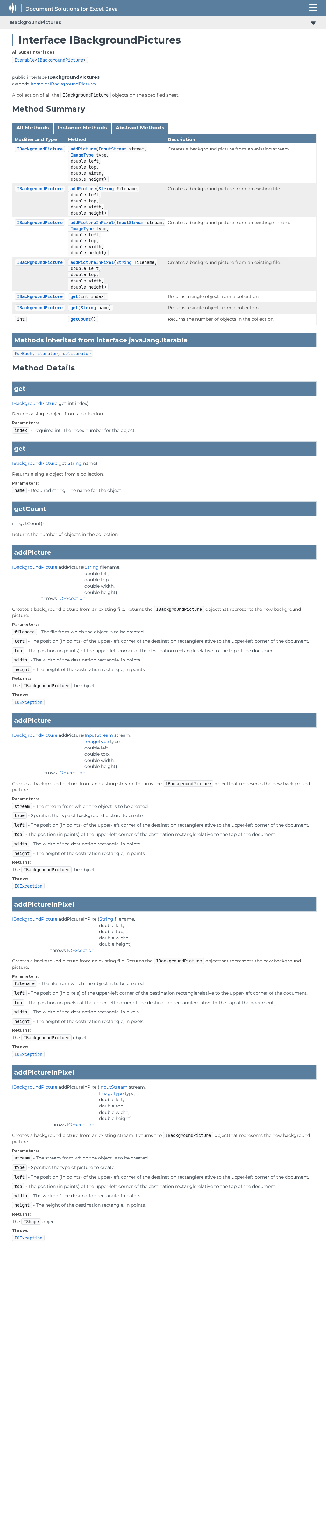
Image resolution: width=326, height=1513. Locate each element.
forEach (23, 353)
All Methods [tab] (32, 128)
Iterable (24, 60)
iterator (47, 353)
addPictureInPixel (92, 222)
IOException (71, 598)
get (74, 296)
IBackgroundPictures (35, 22)
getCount (80, 319)
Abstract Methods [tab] (140, 128)
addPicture (83, 149)
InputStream (112, 149)
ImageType (82, 155)
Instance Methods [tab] (82, 128)
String (106, 189)
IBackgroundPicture (60, 60)
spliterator (77, 353)
